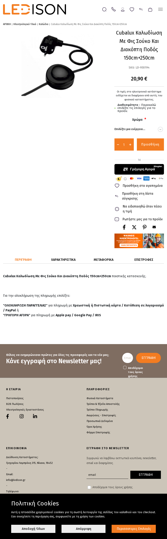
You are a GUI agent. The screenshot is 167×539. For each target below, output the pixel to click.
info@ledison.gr (15, 479)
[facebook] (7, 416)
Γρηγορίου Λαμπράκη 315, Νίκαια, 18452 (29, 462)
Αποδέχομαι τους (135, 372)
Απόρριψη (83, 529)
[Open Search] (104, 9)
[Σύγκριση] (141, 9)
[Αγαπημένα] (131, 9)
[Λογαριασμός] (122, 9)
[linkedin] (35, 416)
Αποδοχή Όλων (33, 529)
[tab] (23, 260)
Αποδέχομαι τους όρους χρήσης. (112, 487)
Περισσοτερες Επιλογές (134, 529)
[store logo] (34, 9)
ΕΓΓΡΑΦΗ (149, 358)
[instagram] (22, 416)
